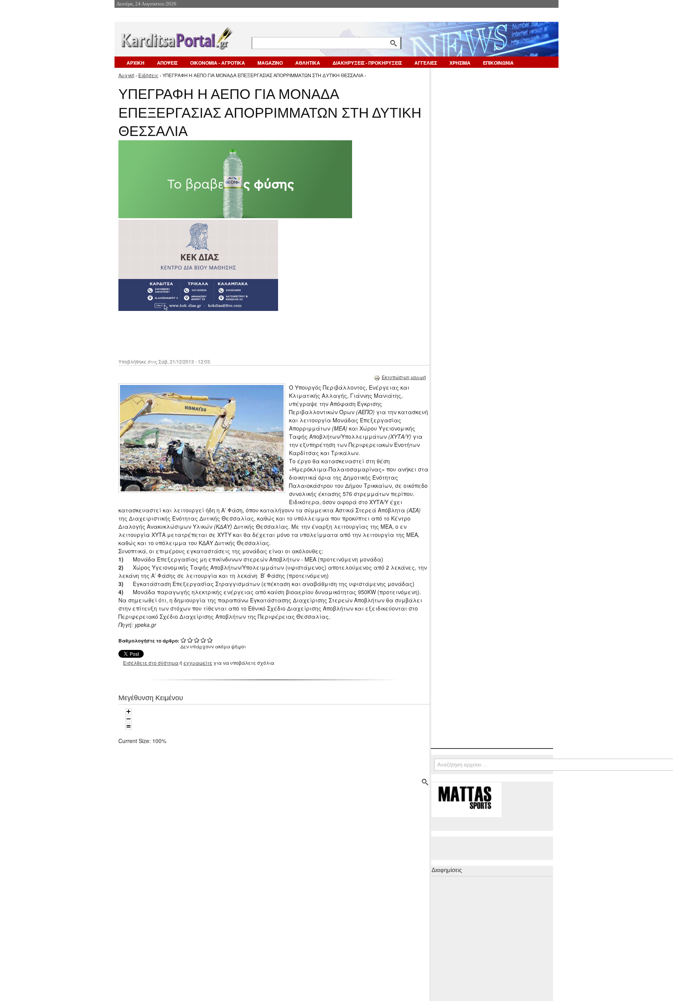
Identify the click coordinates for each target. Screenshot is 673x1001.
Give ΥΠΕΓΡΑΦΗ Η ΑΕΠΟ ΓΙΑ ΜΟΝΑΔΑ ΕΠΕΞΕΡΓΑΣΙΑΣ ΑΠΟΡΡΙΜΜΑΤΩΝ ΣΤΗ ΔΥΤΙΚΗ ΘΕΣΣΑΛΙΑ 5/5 (210, 640)
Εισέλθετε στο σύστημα (150, 662)
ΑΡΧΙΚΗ (135, 62)
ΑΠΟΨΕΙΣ (167, 62)
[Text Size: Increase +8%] (128, 711)
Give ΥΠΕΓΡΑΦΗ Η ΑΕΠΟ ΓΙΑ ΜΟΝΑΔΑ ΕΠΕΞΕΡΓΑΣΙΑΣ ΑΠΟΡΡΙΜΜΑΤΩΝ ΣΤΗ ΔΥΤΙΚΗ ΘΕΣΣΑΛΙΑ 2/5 (190, 640)
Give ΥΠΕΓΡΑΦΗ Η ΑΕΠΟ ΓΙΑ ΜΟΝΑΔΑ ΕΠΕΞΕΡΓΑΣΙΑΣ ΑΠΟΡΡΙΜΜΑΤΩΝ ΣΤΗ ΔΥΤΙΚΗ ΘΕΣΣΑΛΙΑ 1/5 (183, 640)
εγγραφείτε (197, 662)
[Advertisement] (256, 334)
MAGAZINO (270, 62)
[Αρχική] (176, 37)
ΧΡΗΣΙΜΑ (459, 62)
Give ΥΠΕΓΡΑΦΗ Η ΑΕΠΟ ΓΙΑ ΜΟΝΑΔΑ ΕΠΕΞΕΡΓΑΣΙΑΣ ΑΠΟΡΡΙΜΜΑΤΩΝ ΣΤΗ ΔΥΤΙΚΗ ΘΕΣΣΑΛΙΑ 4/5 (203, 640)
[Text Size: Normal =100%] (128, 726)
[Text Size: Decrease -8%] (128, 719)
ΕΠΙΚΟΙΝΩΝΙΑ (498, 62)
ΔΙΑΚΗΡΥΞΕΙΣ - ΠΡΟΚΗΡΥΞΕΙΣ (367, 62)
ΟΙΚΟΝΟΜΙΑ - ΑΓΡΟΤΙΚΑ (217, 62)
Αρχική (126, 75)
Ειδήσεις (148, 75)
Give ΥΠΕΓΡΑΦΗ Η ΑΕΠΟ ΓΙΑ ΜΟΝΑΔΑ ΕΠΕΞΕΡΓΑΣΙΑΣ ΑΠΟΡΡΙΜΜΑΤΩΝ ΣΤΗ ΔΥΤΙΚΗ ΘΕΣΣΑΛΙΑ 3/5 (197, 640)
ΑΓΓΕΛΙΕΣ (425, 62)
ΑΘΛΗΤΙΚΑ (307, 62)
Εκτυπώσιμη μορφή (404, 377)
